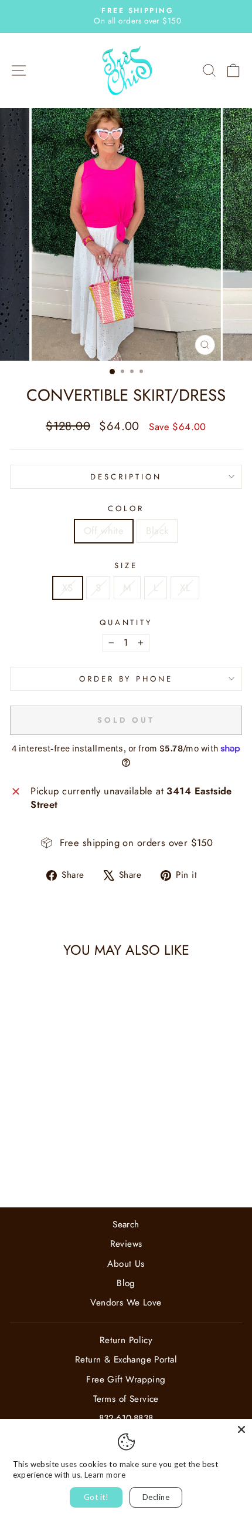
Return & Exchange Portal (126, 1359)
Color (126, 509)
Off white (104, 530)
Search (126, 1224)
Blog (126, 1283)
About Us (125, 1263)
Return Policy (126, 1340)
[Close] (241, 1429)
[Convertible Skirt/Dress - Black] (60, 1167)
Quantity (126, 622)
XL (185, 587)
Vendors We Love (125, 1302)
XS (67, 587)
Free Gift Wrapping (125, 1379)
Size (126, 566)
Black (157, 530)
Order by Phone (126, 678)
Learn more (104, 1474)
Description (126, 476)
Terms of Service (126, 1398)
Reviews (126, 1243)
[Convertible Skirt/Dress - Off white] (47, 1167)
